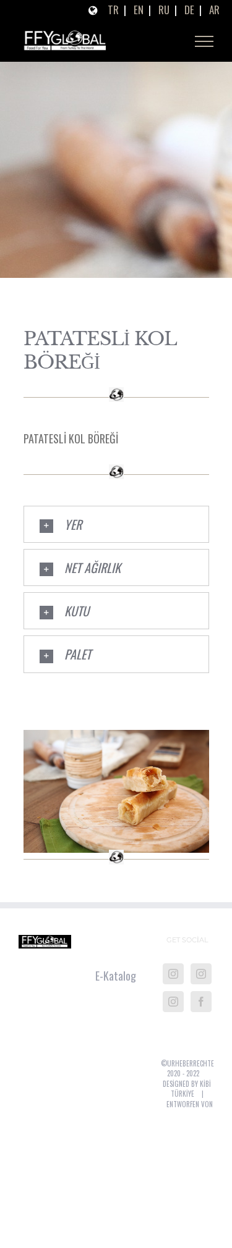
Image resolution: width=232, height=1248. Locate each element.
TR (113, 9)
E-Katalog (115, 980)
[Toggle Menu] (204, 43)
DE (189, 9)
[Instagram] (173, 978)
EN (139, 9)
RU (164, 9)
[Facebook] (201, 1005)
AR (214, 9)
